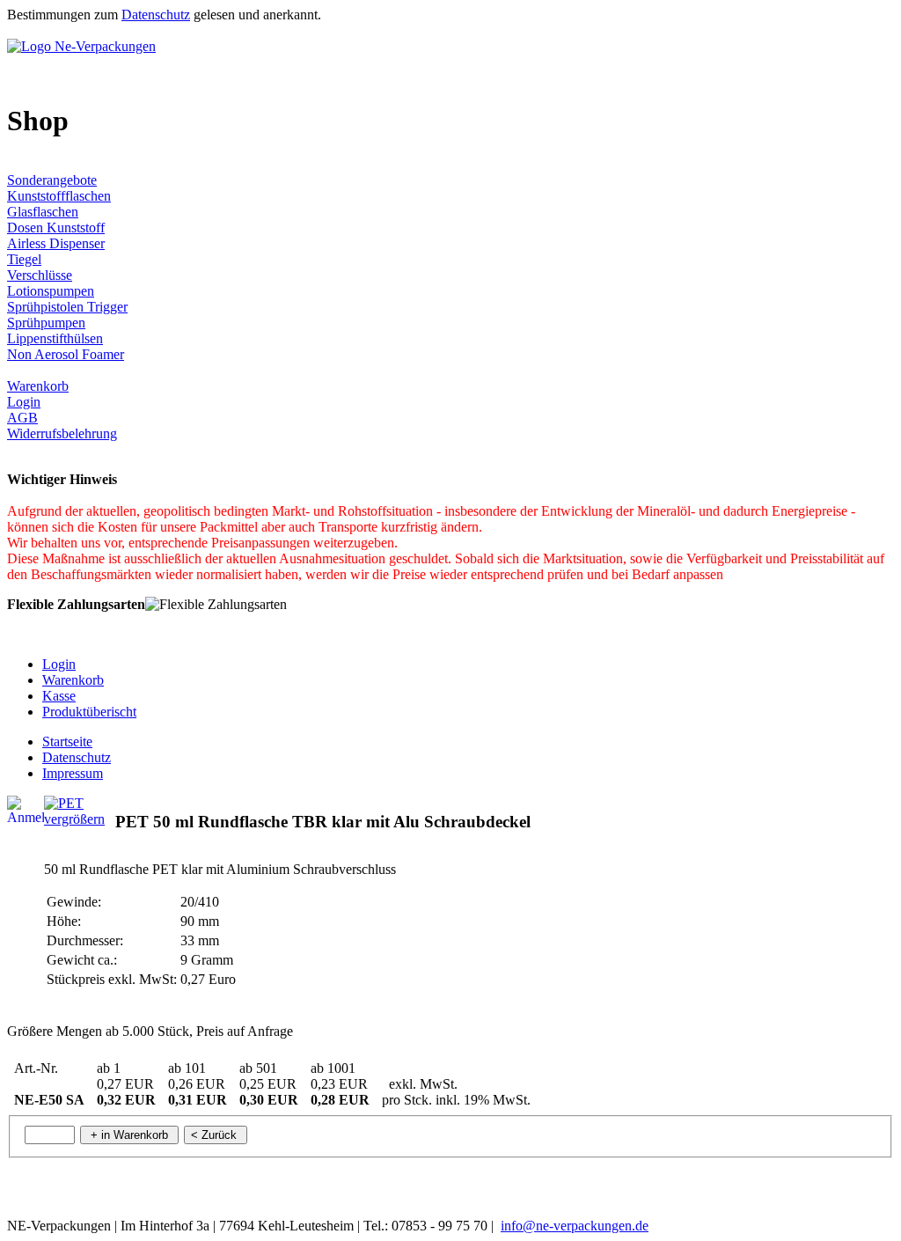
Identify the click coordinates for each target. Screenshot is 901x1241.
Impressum (72, 773)
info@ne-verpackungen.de (574, 1225)
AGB (22, 417)
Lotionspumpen (50, 290)
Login (23, 401)
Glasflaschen (42, 211)
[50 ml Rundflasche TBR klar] (64, 803)
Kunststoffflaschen (59, 195)
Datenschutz (155, 14)
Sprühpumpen (46, 322)
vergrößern (74, 818)
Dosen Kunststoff (56, 227)
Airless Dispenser (56, 243)
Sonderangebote (52, 180)
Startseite (67, 741)
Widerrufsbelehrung (62, 433)
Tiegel (24, 259)
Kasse (59, 695)
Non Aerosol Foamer (65, 354)
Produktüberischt (89, 711)
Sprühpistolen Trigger (67, 306)
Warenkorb (38, 385)
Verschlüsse (39, 275)
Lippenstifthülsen (55, 338)
